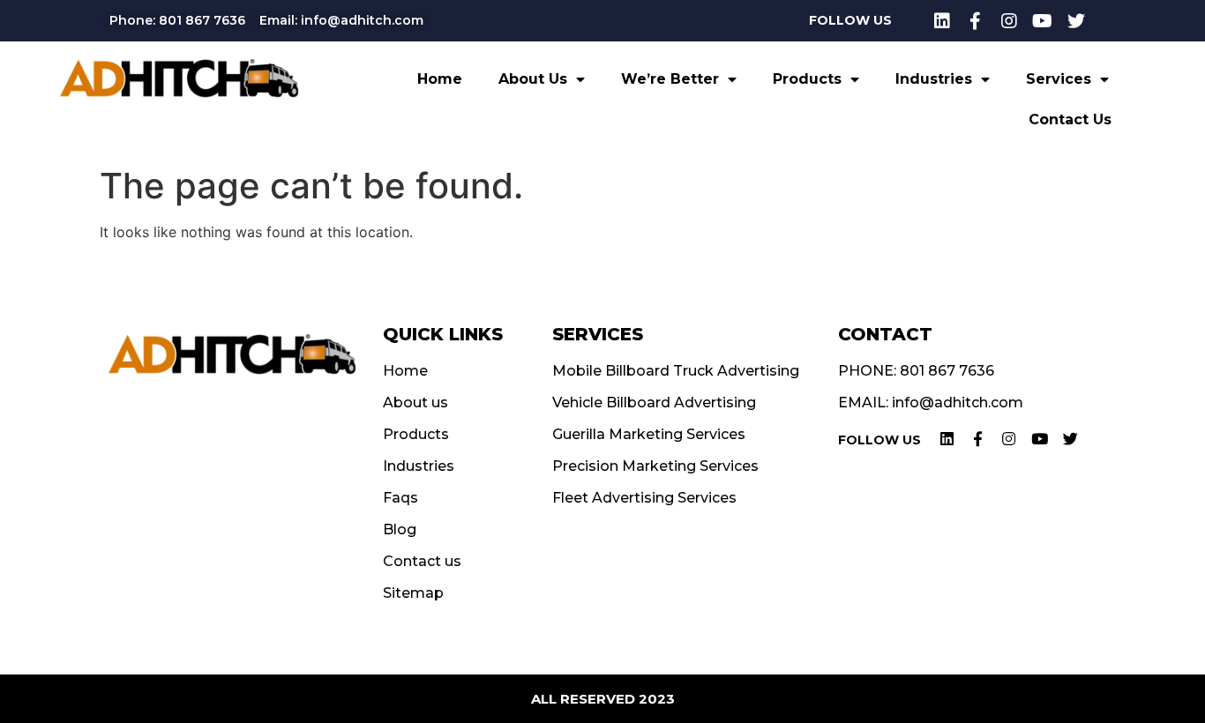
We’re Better (670, 79)
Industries (933, 79)
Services (1058, 79)
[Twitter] (1076, 21)
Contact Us (1070, 119)
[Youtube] (1043, 21)
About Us (532, 79)
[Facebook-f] (975, 21)
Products (807, 79)
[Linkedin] (942, 21)
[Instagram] (1009, 21)
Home (439, 79)
